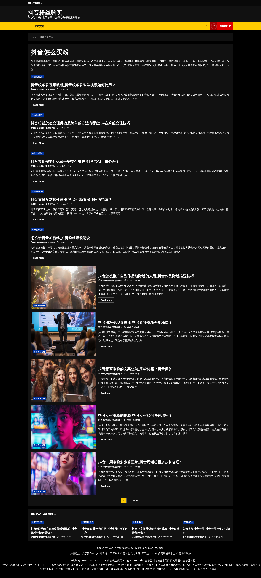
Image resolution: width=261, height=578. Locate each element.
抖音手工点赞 (37, 522)
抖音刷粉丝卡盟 (166, 553)
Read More (40, 105)
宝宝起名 (146, 553)
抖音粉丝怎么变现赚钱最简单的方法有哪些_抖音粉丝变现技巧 (80, 122)
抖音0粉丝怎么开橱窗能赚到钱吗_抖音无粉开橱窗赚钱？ (54, 530)
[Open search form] (207, 26)
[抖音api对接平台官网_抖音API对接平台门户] (105, 522)
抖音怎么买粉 (37, 76)
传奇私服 (135, 553)
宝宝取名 (115, 553)
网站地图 (175, 560)
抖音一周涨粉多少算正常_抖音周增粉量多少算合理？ (63, 473)
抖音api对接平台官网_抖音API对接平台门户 (104, 530)
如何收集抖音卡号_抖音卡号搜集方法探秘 (206, 530)
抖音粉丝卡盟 (187, 560)
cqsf (154, 553)
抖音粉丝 (105, 553)
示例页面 (39, 26)
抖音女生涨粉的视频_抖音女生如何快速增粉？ (63, 427)
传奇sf (95, 553)
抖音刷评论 (137, 522)
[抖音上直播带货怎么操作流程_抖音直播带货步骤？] (156, 522)
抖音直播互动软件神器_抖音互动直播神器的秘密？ (71, 199)
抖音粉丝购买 (45, 12)
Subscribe (225, 26)
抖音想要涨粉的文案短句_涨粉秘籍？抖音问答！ (63, 380)
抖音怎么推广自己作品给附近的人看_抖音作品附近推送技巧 (63, 287)
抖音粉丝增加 (183, 553)
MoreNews (141, 547)
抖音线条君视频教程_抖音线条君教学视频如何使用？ (73, 84)
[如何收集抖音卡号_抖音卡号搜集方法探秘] (206, 522)
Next (135, 500)
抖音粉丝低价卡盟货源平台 (44, 89)
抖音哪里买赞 (87, 522)
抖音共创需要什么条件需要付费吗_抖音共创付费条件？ (75, 161)
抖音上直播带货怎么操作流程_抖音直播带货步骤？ (155, 530)
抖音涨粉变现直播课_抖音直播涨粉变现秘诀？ (63, 334)
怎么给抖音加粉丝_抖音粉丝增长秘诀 (60, 237)
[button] (29, 26)
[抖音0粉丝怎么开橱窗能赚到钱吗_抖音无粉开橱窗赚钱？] (54, 522)
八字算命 (87, 553)
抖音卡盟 (125, 553)
